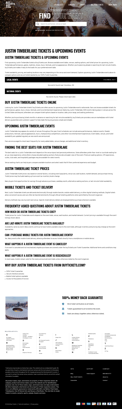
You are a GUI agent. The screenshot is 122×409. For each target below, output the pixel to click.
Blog (72, 373)
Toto (106, 339)
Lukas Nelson (75, 339)
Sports (82, 5)
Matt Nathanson (76, 347)
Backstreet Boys (10, 345)
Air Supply (8, 337)
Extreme (41, 335)
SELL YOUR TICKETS (76, 377)
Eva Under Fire (42, 333)
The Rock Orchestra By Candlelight (110, 335)
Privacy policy (34, 404)
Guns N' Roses (42, 348)
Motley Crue (75, 348)
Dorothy (25, 344)
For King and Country (44, 340)
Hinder (40, 353)
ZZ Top (106, 351)
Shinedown (91, 345)
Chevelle (25, 335)
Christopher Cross (27, 338)
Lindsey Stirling (75, 337)
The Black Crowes (92, 352)
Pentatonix (91, 339)
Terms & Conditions (23, 404)
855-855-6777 (58, 5)
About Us (105, 377)
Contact (105, 380)
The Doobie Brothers (93, 353)
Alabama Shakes (10, 339)
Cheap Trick (25, 333)
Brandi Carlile (9, 350)
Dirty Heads (25, 343)
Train (106, 341)
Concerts (71, 5)
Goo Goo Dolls (42, 347)
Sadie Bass (91, 344)
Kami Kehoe (58, 350)
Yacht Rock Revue (109, 346)
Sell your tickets (97, 5)
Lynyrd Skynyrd (75, 340)
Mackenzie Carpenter (77, 345)
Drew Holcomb (26, 347)
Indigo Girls (58, 337)
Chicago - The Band (27, 336)
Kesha (56, 352)
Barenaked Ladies (10, 347)
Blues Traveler (9, 348)
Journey (57, 345)
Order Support (91, 373)
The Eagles (107, 333)
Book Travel (113, 5)
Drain (24, 346)
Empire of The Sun (27, 352)
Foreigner (41, 342)
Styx (89, 347)
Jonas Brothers (59, 344)
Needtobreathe (92, 333)
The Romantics (108, 338)
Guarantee (74, 380)
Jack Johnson (58, 342)
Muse (73, 350)
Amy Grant (9, 340)
